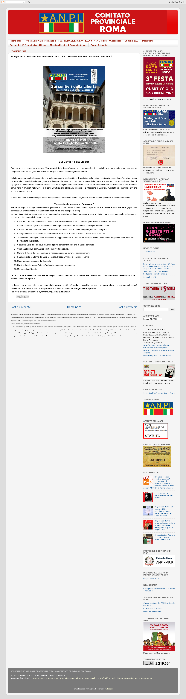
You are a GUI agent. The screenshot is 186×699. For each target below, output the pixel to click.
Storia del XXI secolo (152, 612)
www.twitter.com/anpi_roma (155, 347)
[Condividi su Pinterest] (28, 296)
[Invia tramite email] (17, 296)
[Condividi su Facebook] (25, 296)
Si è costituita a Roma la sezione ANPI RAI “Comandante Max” (165, 537)
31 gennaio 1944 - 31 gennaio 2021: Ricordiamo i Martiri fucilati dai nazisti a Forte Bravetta (164, 511)
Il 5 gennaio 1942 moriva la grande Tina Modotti (164, 495)
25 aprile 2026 (131, 41)
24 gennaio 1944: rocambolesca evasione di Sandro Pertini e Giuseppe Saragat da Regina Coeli (165, 525)
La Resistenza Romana (153, 608)
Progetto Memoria (151, 578)
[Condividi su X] (22, 296)
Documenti (147, 41)
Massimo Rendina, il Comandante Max (68, 45)
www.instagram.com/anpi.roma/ (157, 355)
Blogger (109, 689)
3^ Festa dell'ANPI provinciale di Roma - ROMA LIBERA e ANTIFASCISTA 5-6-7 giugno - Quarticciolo (73, 41)
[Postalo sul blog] (20, 296)
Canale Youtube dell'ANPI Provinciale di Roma (159, 604)
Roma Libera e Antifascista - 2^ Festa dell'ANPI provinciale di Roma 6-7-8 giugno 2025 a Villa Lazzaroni (159, 266)
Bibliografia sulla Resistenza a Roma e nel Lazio (159, 589)
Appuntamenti (149, 252)
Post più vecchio (127, 307)
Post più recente (21, 307)
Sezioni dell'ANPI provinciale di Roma (28, 45)
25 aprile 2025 (149, 277)
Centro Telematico (99, 45)
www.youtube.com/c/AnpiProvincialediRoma (104, 678)
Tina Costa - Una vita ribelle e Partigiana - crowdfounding (155, 272)
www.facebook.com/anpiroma (156, 345)
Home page (15, 41)
